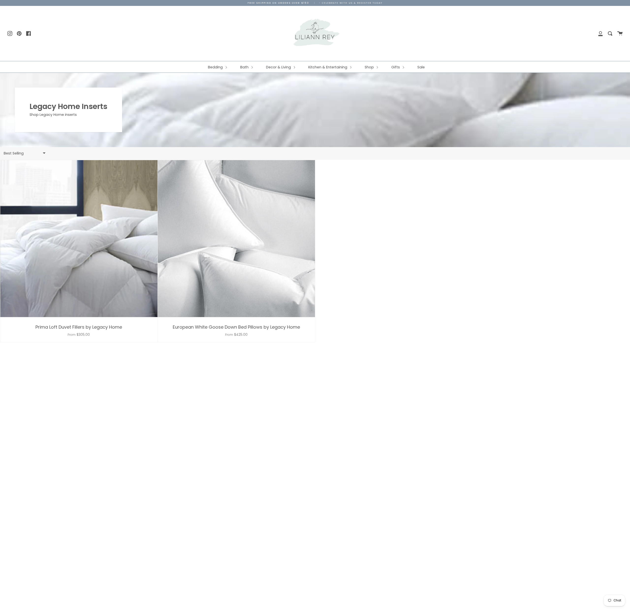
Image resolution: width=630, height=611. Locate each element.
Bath (245, 67)
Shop (370, 67)
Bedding (216, 67)
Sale (421, 67)
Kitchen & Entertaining (328, 67)
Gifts (396, 67)
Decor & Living (279, 67)
